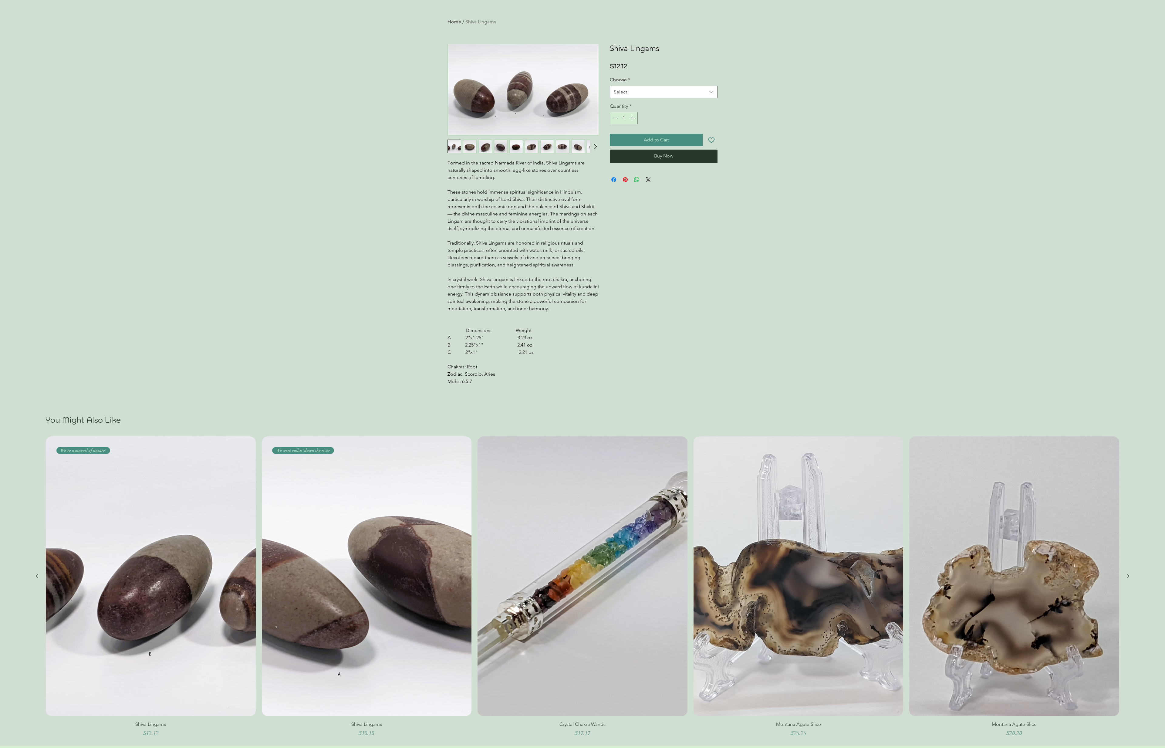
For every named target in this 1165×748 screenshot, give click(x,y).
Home (454, 22)
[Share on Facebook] (613, 179)
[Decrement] (615, 118)
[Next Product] (1128, 576)
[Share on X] (648, 179)
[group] (582, 589)
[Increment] (632, 118)
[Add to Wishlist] (711, 140)
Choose (620, 80)
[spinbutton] (623, 118)
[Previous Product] (37, 576)
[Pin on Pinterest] (625, 179)
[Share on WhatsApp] (636, 179)
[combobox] (664, 92)
